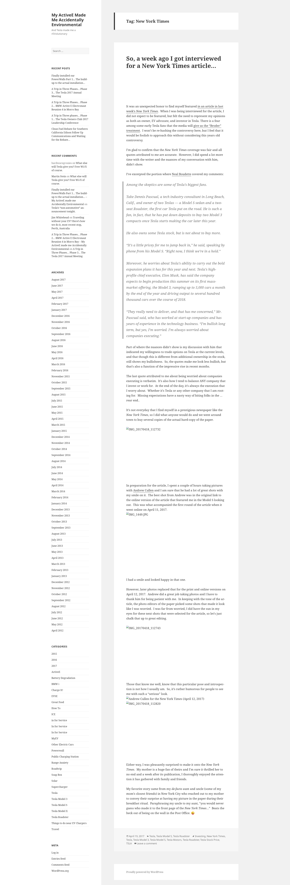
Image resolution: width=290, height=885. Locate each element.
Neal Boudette (181, 174)
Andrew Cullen (143, 490)
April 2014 (57, 485)
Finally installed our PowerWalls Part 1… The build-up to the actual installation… (69, 79)
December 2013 (61, 509)
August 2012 (59, 606)
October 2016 (59, 328)
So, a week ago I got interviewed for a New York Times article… (173, 62)
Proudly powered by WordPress (144, 872)
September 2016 (61, 334)
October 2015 (59, 382)
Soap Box (57, 774)
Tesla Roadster (60, 817)
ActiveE (56, 672)
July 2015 (57, 400)
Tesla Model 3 (59, 799)
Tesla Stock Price (209, 839)
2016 (54, 659)
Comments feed (60, 864)
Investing (200, 836)
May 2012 (57, 624)
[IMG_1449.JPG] (176, 542)
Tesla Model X (60, 811)
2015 (54, 653)
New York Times (216, 836)
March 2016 (58, 364)
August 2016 (59, 340)
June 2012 (57, 618)
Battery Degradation (63, 678)
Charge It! (57, 690)
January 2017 (59, 310)
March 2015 (58, 424)
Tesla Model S (59, 805)
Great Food (58, 702)
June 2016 (57, 346)
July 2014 (57, 467)
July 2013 (57, 539)
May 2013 (57, 552)
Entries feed (59, 858)
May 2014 (57, 479)
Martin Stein (59, 176)
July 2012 (57, 612)
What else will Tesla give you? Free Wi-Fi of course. (69, 166)
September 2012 (61, 600)
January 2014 (59, 503)
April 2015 (57, 418)
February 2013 (60, 570)
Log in (55, 852)
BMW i (55, 684)
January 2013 (59, 576)
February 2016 (60, 370)
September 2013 (61, 527)
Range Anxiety (60, 762)
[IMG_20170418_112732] (176, 455)
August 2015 (59, 394)
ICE (53, 714)
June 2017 (57, 285)
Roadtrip (57, 768)
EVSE (55, 696)
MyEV (55, 738)
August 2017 (59, 279)
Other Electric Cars (63, 744)
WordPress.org (60, 870)
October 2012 (59, 594)
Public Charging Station (65, 756)
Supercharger (60, 787)
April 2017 (57, 297)
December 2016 (61, 316)
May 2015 (57, 412)
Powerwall (58, 750)
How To (56, 708)
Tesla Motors (174, 839)
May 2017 (57, 291)
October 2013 (59, 521)
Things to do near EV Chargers (69, 823)
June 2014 (57, 473)
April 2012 (57, 630)
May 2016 (57, 352)
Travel (55, 829)
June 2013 (57, 545)
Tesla (55, 793)
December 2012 (61, 582)
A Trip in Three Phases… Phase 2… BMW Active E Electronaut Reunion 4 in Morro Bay (69, 106)
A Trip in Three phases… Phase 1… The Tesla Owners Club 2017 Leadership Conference (70, 119)
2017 (54, 666)
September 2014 (61, 455)
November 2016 (61, 322)
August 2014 (59, 461)
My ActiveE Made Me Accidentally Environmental (69, 19)
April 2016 (57, 358)
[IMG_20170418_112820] (176, 729)
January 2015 (59, 431)
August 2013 (59, 533)
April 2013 (57, 558)
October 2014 (59, 449)
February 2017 (60, 303)
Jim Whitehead (60, 217)
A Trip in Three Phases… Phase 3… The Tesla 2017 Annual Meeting (69, 92)
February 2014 (60, 497)
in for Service (59, 720)
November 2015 (61, 376)
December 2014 (61, 437)
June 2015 (57, 406)
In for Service (59, 726)
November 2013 (61, 515)
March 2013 (58, 564)
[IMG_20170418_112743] (176, 654)
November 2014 (61, 443)
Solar (55, 780)
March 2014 (58, 491)
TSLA (129, 843)
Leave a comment (147, 843)
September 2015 (61, 388)
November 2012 (61, 588)
